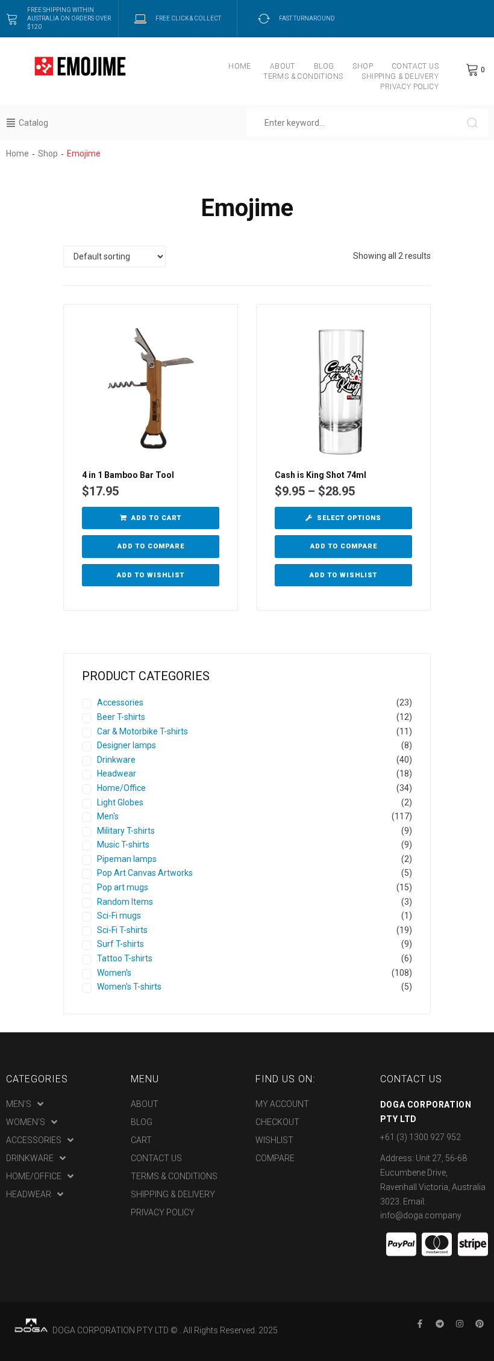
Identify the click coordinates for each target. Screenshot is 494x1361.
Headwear (116, 773)
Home (17, 153)
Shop (48, 153)
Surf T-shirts (120, 944)
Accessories (120, 702)
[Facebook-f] (419, 1323)
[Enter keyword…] (357, 123)
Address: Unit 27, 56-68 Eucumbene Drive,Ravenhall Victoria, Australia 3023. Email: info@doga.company (433, 1186)
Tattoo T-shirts (124, 958)
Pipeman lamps (127, 859)
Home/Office (121, 788)
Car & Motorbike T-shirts (142, 731)
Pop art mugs (122, 887)
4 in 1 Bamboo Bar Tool (128, 475)
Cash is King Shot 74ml (320, 475)
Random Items (125, 902)
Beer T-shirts (121, 717)
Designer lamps (126, 745)
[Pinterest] (479, 1323)
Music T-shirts (123, 844)
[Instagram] (459, 1323)
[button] (150, 518)
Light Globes (120, 802)
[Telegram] (439, 1323)
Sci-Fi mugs (119, 915)
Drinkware (116, 759)
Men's (108, 816)
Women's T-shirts (129, 986)
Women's (114, 973)
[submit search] (477, 122)
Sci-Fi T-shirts (122, 930)
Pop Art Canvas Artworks (145, 873)
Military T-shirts (126, 831)
